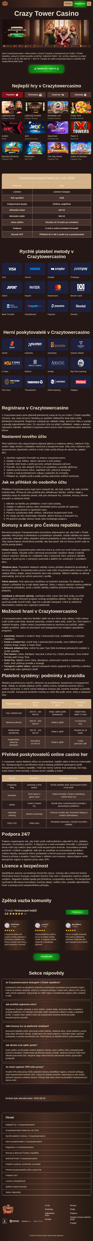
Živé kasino (33, 95)
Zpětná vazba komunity (16, 1187)
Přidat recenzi (77, 912)
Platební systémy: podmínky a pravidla (23, 1164)
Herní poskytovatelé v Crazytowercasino (24, 1141)
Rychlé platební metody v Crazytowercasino (25, 1136)
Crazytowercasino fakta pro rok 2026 (22, 1130)
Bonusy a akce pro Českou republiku (22, 1153)
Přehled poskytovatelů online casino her (24, 1170)
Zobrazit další (46, 957)
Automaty (79, 95)
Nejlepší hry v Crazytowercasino (20, 1125)
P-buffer (73, 1223)
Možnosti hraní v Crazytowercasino (21, 1158)
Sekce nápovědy (13, 1192)
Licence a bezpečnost (15, 1181)
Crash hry (56, 95)
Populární (10, 95)
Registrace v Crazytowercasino (20, 1147)
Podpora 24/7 (12, 1175)
